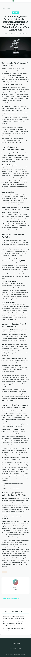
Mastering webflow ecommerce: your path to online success (15, 629)
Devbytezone (15, 643)
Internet (8, 8)
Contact (19, 648)
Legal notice (13, 648)
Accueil (3, 8)
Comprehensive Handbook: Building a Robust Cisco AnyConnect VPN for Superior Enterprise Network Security (15, 623)
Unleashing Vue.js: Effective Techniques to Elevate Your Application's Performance (14, 617)
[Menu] (18, 1)
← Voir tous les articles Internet (10, 598)
